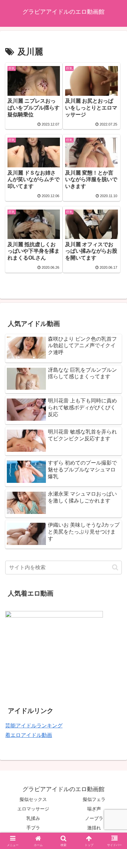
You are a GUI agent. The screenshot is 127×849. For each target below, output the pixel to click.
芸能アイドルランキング (34, 725)
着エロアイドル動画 (28, 735)
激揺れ (94, 827)
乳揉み (33, 818)
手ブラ (33, 827)
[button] (115, 567)
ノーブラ (94, 818)
